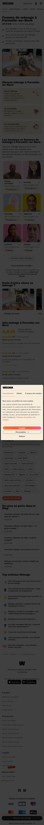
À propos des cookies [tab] (33, 393)
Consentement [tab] (7, 393)
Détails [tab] (19, 393)
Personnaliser (21, 432)
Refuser (22, 436)
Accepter (22, 428)
